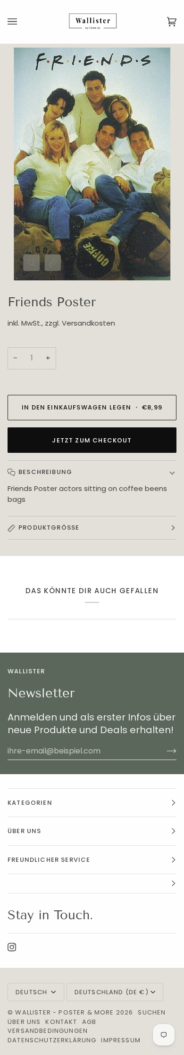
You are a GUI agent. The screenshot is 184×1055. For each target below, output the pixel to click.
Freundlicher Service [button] (49, 859)
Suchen (152, 1012)
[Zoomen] (31, 262)
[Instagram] (12, 947)
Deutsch (32, 992)
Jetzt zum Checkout (92, 440)
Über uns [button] (24, 830)
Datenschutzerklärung (52, 1040)
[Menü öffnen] (22, 21)
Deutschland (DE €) (112, 992)
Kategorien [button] (30, 802)
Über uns (24, 1021)
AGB (89, 1021)
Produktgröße (48, 527)
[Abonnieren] (163, 750)
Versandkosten (88, 323)
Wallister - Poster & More (64, 1012)
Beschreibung (45, 471)
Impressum (121, 1040)
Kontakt (61, 1021)
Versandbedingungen (48, 1030)
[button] (92, 883)
